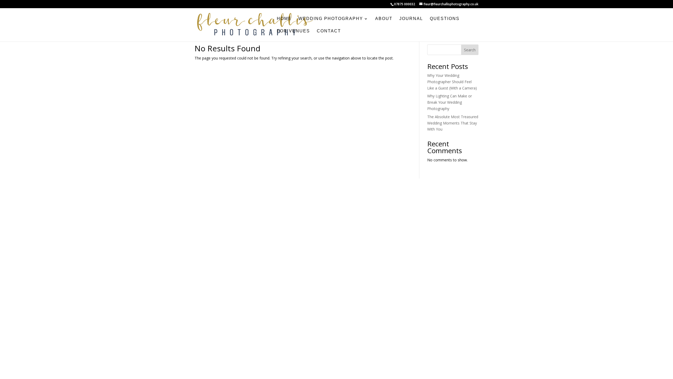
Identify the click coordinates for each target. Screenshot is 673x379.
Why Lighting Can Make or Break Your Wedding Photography (449, 102)
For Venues (293, 31)
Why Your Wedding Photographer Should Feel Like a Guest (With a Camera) (452, 82)
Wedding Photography (330, 19)
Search (470, 49)
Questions (445, 19)
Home (284, 19)
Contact (329, 31)
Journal (411, 19)
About (383, 19)
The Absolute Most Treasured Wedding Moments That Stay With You (452, 123)
